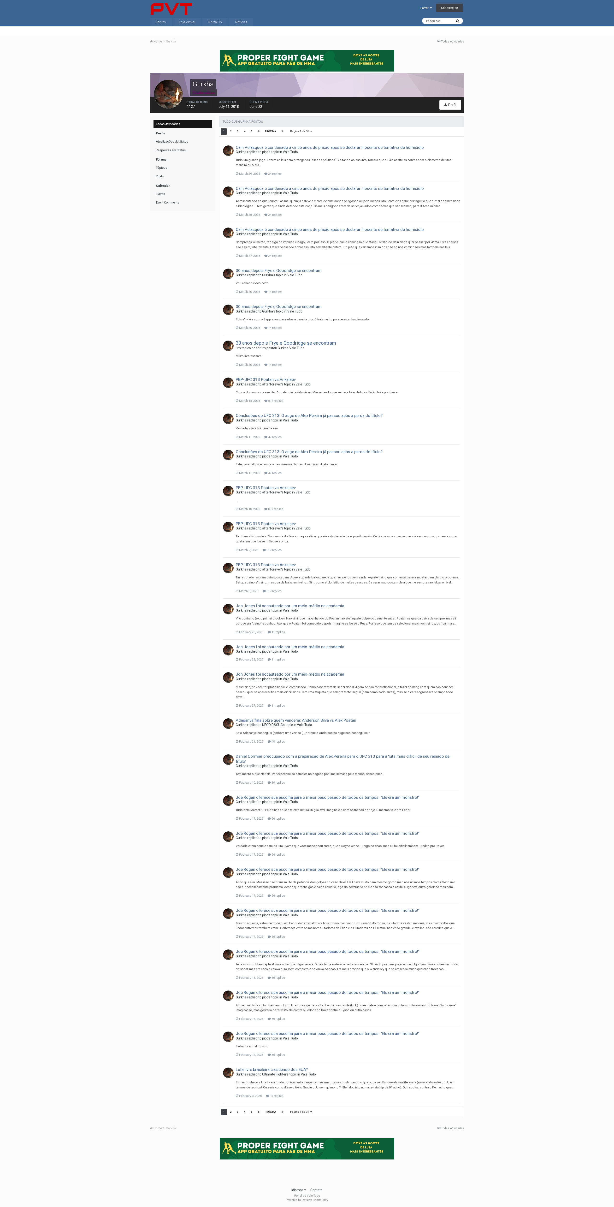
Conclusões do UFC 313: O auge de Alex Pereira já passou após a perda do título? (309, 415)
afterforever (271, 384)
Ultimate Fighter (274, 1074)
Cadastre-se (449, 8)
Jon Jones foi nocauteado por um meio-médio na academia (290, 605)
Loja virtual (187, 22)
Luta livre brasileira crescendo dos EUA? (272, 1069)
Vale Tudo (290, 152)
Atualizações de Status (172, 141)
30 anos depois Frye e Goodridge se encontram (279, 270)
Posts (160, 176)
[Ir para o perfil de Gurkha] (228, 150)
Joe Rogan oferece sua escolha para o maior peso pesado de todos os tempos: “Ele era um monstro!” (327, 797)
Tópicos (161, 167)
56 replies (278, 818)
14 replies (274, 292)
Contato (316, 1190)
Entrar (425, 8)
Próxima (270, 131)
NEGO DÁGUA (272, 725)
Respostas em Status (171, 150)
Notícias (241, 22)
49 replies (278, 741)
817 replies (275, 400)
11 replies (278, 632)
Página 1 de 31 (300, 131)
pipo (265, 152)
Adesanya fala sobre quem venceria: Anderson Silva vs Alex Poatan (296, 720)
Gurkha (241, 152)
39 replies (278, 782)
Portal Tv (215, 22)
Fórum (161, 22)
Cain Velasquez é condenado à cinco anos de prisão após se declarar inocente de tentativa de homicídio (330, 147)
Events (160, 194)
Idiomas (297, 1190)
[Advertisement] (307, 1172)
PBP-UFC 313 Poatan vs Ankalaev (266, 379)
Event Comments (167, 202)
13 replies (276, 1096)
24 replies (274, 173)
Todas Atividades (168, 124)
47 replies (274, 437)
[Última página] (282, 131)
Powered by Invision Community (307, 1200)
